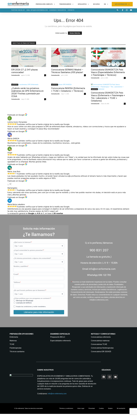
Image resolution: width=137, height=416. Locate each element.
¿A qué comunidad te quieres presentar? (28, 250)
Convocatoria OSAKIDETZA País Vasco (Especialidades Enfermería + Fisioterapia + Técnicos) (108, 72)
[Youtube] (115, 377)
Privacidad (92, 408)
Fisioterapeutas (15, 348)
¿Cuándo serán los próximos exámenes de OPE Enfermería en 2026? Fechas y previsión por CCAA (27, 92)
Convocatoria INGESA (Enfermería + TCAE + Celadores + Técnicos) (68, 89)
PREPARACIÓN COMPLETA (44, 4)
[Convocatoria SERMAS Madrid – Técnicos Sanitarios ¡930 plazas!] (68, 57)
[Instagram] (109, 377)
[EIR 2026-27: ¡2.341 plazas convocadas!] (28, 57)
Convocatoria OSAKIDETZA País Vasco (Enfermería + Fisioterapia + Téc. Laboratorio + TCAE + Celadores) (108, 96)
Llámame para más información (39, 312)
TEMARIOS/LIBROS (65, 4)
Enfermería (14, 337)
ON (105, 4)
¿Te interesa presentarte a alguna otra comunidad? (32, 258)
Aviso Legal (80, 408)
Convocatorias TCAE (99, 344)
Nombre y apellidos (21, 266)
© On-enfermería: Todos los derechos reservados (28, 408)
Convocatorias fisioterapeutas (102, 348)
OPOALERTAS (82, 4)
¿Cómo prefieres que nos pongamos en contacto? (32, 298)
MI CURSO (96, 4)
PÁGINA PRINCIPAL (75, 33)
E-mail (16, 274)
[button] (117, 10)
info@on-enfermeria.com (57, 394)
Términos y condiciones (66, 408)
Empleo (110, 408)
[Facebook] (104, 377)
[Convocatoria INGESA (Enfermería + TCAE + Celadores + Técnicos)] (68, 84)
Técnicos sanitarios (17, 351)
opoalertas (15, 66)
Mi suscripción (121, 408)
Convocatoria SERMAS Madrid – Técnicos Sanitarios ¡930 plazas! (67, 71)
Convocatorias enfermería (101, 337)
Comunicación (15, 75)
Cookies (101, 408)
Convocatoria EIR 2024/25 (101, 351)
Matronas (13, 341)
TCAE (12, 344)
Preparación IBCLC (57, 337)
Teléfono (17, 282)
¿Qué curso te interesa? (22, 242)
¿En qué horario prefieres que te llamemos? (30, 290)
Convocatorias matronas (100, 341)
